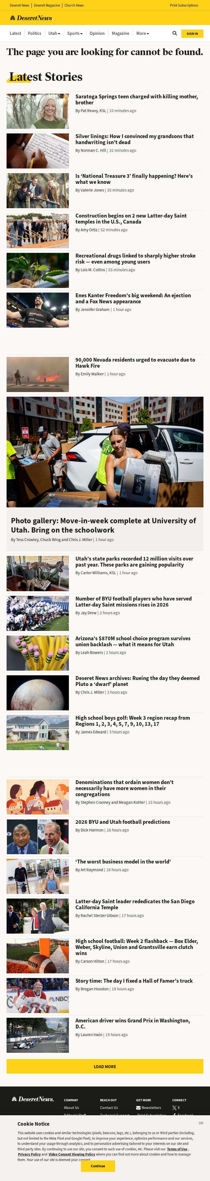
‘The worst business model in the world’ (123, 861)
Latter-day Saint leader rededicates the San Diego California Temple (135, 904)
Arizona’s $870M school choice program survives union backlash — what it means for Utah (133, 641)
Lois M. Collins (93, 270)
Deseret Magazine (47, 5)
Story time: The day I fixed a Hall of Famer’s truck (134, 981)
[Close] (201, 1124)
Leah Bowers (92, 652)
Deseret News (19, 5)
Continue (98, 1166)
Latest (15, 33)
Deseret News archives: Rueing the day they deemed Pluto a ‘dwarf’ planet (137, 681)
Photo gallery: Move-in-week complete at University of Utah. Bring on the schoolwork (103, 525)
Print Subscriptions (184, 5)
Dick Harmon (92, 830)
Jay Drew (89, 613)
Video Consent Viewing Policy (72, 1154)
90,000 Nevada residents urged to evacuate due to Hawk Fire (135, 363)
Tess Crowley (27, 539)
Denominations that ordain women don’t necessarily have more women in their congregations (124, 788)
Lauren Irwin (91, 1034)
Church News (74, 5)
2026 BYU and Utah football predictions (122, 822)
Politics (34, 33)
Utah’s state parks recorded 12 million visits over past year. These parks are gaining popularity (134, 561)
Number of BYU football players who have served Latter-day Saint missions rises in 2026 (133, 601)
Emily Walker (92, 374)
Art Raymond (92, 870)
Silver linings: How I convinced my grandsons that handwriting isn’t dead (134, 139)
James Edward (93, 732)
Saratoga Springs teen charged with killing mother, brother (136, 99)
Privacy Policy (29, 1154)
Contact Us (109, 1108)
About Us (71, 1108)
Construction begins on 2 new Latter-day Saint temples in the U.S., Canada (131, 218)
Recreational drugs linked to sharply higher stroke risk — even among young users (135, 258)
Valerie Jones (92, 190)
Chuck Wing (50, 539)
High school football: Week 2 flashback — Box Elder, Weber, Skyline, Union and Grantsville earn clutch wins (136, 947)
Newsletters (151, 1108)
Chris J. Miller (80, 539)
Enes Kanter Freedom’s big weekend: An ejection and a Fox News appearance (133, 298)
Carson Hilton (92, 961)
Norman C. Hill (93, 150)
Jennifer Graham (95, 309)
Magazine (120, 33)
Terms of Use (177, 1149)
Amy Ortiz (89, 230)
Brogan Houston (95, 989)
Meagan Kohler (132, 802)
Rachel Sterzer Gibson (99, 915)
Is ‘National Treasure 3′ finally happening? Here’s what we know (134, 179)
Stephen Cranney (95, 802)
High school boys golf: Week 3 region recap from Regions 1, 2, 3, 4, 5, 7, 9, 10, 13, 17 (132, 721)
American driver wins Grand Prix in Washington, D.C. (132, 1023)
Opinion (97, 33)
